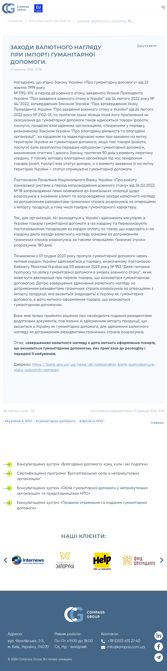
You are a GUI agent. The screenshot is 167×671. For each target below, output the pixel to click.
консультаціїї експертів (50, 21)
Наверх (157, 423)
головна (15, 21)
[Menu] (163, 7)
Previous (5, 560)
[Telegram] (158, 657)
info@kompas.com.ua (126, 647)
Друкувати (147, 46)
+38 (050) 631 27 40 (123, 641)
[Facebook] (158, 646)
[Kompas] (15, 8)
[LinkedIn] (158, 635)
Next (162, 560)
